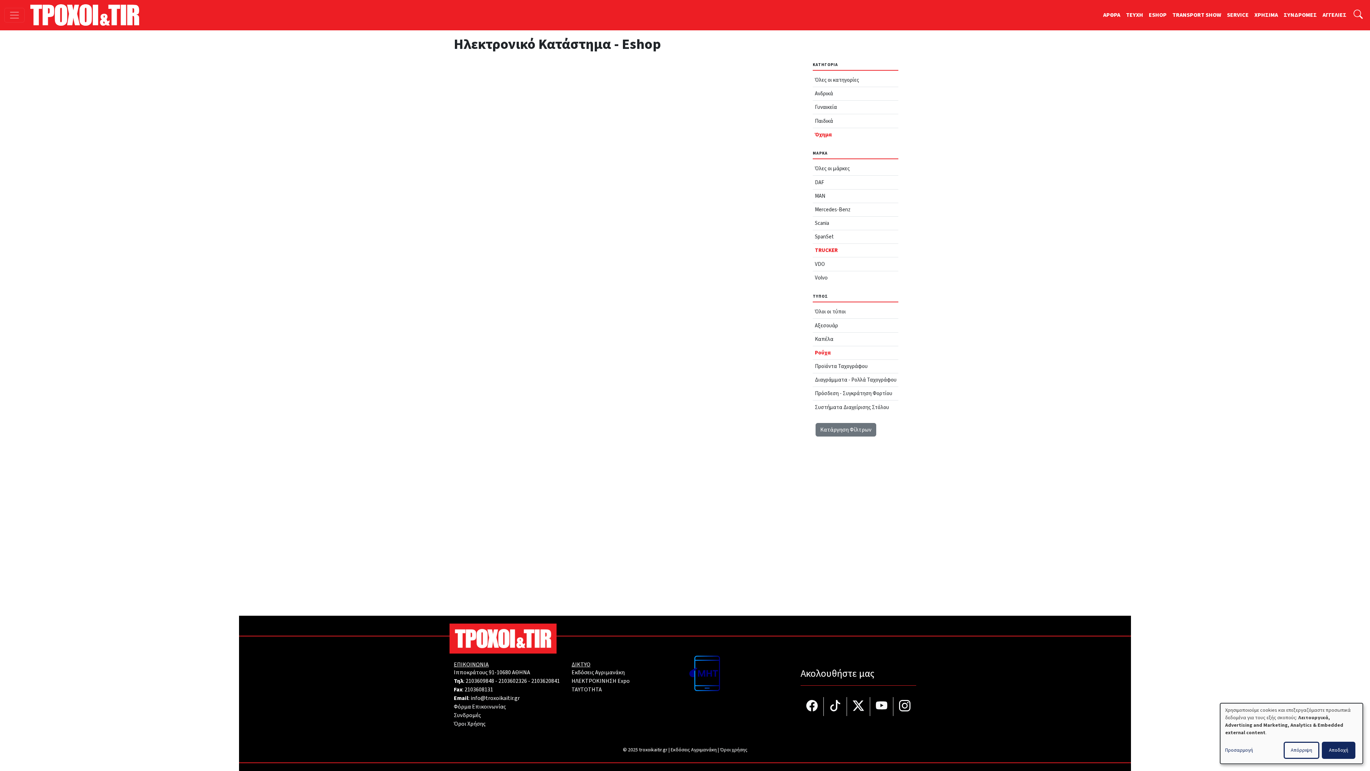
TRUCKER (826, 250)
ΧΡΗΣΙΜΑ (1266, 15)
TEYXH (1134, 15)
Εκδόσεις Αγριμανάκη (598, 672)
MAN (820, 196)
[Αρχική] (87, 15)
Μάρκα (820, 153)
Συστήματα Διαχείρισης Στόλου (852, 407)
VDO (820, 264)
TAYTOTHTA (587, 690)
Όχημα (823, 134)
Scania (822, 223)
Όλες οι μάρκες (832, 168)
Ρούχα (823, 353)
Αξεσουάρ (826, 325)
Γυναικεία (826, 107)
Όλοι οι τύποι (830, 312)
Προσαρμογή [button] (1239, 750)
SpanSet (824, 237)
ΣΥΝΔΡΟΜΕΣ (1300, 15)
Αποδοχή (1338, 750)
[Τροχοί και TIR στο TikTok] (835, 706)
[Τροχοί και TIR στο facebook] (812, 706)
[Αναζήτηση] (1358, 15)
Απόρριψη (1301, 750)
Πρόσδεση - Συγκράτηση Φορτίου (853, 393)
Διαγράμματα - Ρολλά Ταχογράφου (856, 380)
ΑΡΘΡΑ (1111, 15)
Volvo (821, 278)
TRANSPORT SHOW (1196, 15)
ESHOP (1158, 15)
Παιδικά (824, 121)
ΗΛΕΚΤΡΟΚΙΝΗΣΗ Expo (601, 681)
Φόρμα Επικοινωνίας (480, 707)
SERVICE (1238, 15)
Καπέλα (824, 339)
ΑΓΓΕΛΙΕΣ (1334, 15)
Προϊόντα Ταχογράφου (841, 366)
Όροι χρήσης (733, 750)
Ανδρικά (824, 93)
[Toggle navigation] (14, 15)
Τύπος (820, 296)
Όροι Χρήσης (470, 724)
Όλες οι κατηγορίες (837, 80)
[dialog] (1291, 733)
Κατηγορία (825, 65)
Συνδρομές (467, 715)
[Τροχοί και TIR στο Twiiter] (858, 706)
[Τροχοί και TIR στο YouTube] (881, 706)
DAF (819, 182)
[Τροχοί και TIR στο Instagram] (904, 706)
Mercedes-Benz (833, 209)
